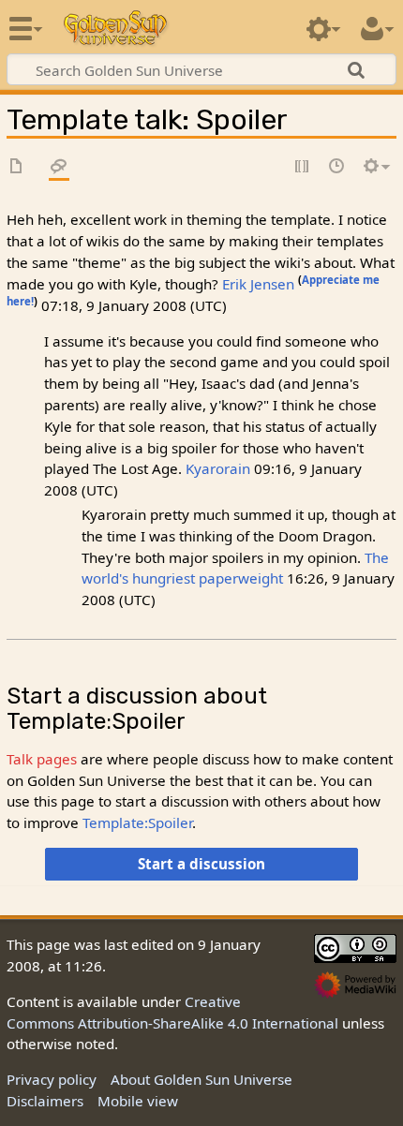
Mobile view (137, 1100)
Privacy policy (52, 1079)
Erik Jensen (258, 283)
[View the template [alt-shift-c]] (17, 167)
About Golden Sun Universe (201, 1079)
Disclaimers (45, 1100)
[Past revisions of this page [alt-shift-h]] (337, 167)
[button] (201, 864)
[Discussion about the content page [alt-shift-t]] (59, 167)
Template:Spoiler (137, 822)
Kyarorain (218, 468)
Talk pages (42, 758)
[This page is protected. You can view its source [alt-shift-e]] (302, 167)
